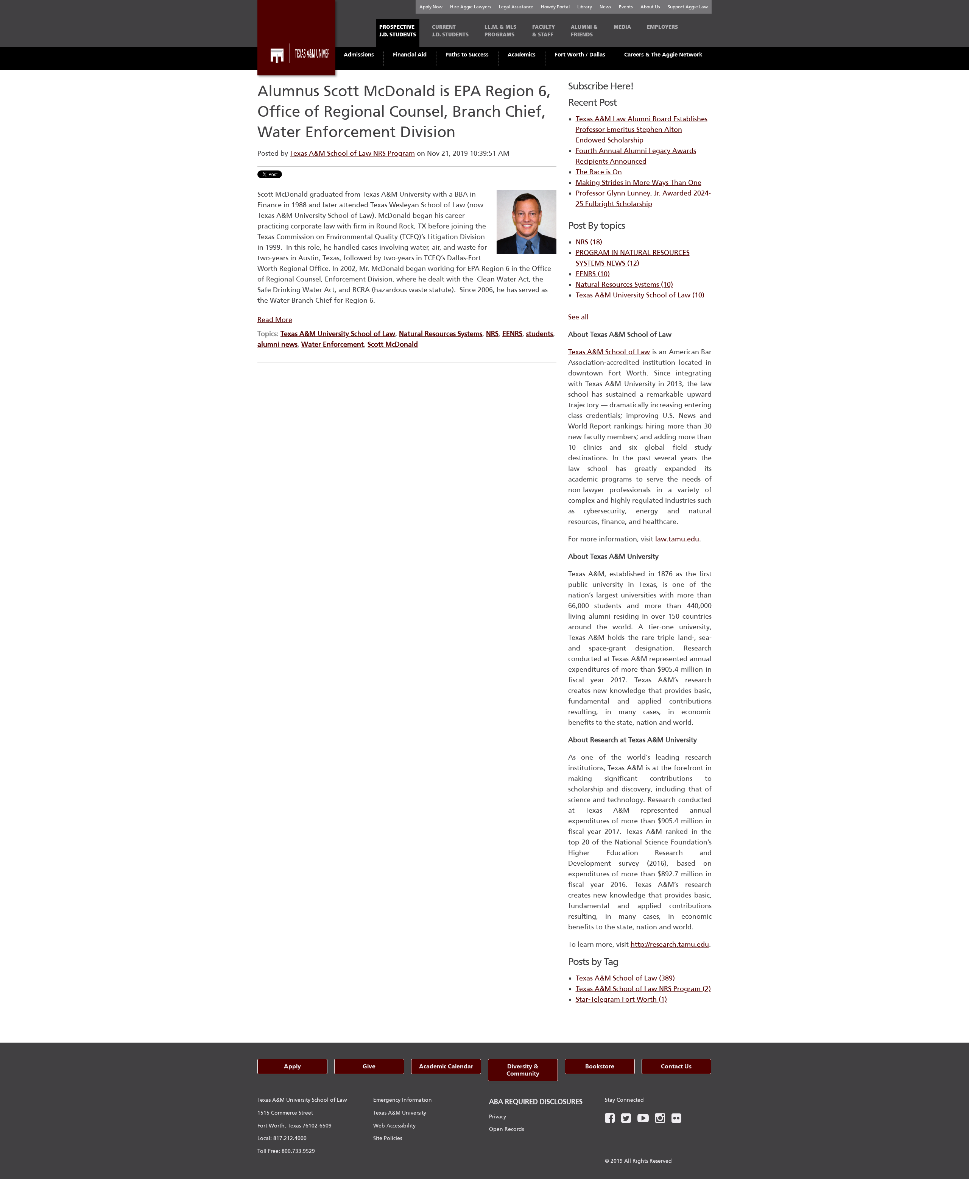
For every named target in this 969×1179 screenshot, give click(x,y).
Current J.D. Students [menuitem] (450, 30)
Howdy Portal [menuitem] (555, 6)
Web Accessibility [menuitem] (394, 1126)
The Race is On (599, 172)
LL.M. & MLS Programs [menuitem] (500, 30)
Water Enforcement (332, 344)
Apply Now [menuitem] (430, 6)
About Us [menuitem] (650, 6)
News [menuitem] (605, 6)
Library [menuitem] (584, 6)
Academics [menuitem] (522, 54)
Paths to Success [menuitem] (467, 54)
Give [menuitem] (369, 1066)
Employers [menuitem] (662, 26)
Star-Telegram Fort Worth (621, 999)
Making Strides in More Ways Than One (638, 182)
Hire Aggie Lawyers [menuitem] (470, 6)
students (539, 334)
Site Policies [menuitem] (387, 1138)
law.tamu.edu (677, 539)
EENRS (512, 334)
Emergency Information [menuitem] (402, 1100)
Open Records (506, 1129)
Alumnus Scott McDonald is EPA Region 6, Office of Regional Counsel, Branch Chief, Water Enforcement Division (404, 111)
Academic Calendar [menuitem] (446, 1066)
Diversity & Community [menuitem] (522, 1070)
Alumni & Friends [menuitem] (584, 30)
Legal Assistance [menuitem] (516, 6)
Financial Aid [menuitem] (410, 54)
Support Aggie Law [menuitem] (688, 6)
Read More (274, 320)
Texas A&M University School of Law (337, 334)
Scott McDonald (393, 344)
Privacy (497, 1116)
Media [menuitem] (622, 26)
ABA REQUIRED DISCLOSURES (536, 1102)
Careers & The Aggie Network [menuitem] (663, 54)
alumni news (277, 344)
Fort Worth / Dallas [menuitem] (580, 54)
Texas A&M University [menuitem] (399, 1113)
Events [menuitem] (626, 6)
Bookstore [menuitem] (599, 1066)
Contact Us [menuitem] (676, 1066)
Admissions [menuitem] (359, 54)
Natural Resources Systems (440, 334)
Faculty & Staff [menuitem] (543, 30)
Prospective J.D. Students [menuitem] (397, 30)
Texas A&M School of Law (625, 978)
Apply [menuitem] (292, 1066)
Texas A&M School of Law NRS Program (352, 153)
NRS (492, 334)
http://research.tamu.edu (670, 944)
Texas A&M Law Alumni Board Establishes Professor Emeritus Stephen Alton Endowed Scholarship (641, 129)
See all (578, 317)
